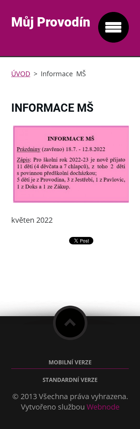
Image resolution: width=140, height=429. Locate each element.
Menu (113, 27)
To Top (70, 323)
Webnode (103, 407)
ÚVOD (20, 73)
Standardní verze (70, 380)
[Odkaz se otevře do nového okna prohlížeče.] (72, 202)
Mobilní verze (70, 362)
